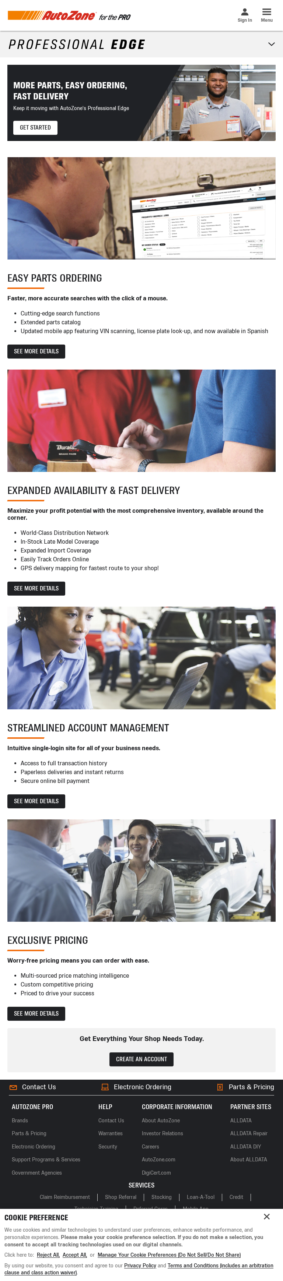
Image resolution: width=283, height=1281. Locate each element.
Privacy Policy (140, 1266)
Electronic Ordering (142, 1087)
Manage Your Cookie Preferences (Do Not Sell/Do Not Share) (169, 1255)
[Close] (267, 1216)
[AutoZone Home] (69, 15)
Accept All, (75, 1255)
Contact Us (39, 1087)
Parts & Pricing (251, 1087)
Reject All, (48, 1255)
